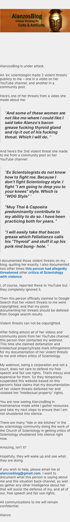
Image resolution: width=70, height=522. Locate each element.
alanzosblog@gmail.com (20, 473)
